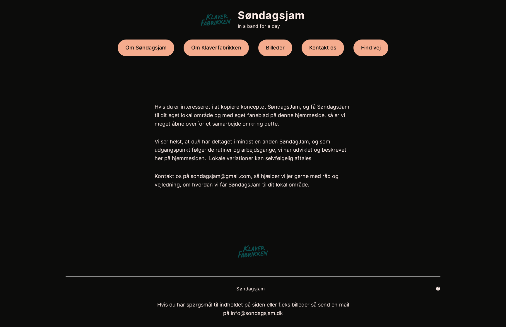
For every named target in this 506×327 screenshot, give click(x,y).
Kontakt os (322, 47)
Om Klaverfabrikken (216, 47)
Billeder (275, 47)
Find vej (371, 47)
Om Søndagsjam (146, 47)
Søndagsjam (271, 15)
